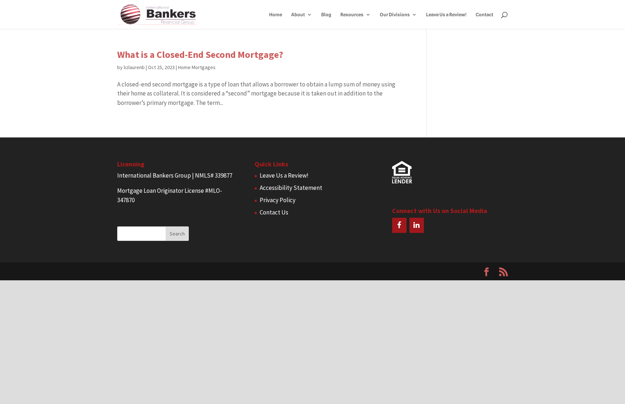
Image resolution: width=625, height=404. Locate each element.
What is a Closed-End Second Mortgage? (200, 54)
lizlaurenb (134, 67)
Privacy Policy (278, 200)
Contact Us (274, 212)
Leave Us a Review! (446, 14)
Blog (326, 14)
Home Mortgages (197, 67)
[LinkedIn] (416, 225)
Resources (351, 14)
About (298, 14)
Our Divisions (395, 14)
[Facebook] (399, 225)
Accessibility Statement (291, 188)
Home (275, 14)
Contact (484, 14)
